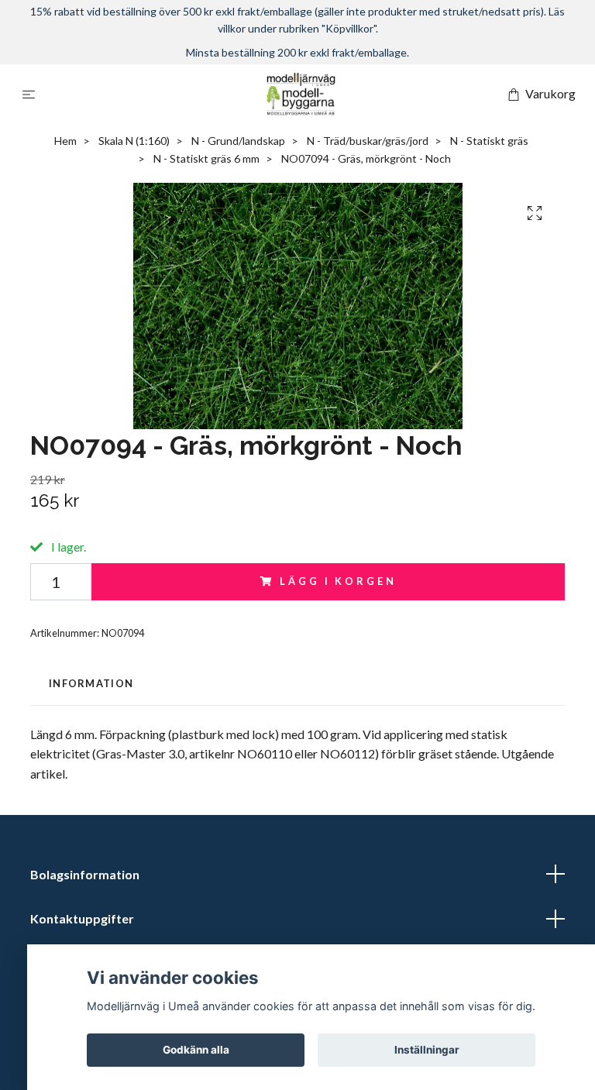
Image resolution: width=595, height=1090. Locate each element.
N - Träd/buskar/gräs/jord (367, 140)
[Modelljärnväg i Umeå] (300, 93)
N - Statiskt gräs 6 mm (206, 158)
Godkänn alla (196, 1050)
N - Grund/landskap (238, 140)
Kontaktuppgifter (82, 918)
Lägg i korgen (338, 581)
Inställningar (426, 1050)
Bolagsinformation (84, 874)
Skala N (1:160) (134, 140)
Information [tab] (91, 683)
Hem (65, 140)
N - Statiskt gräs (489, 140)
